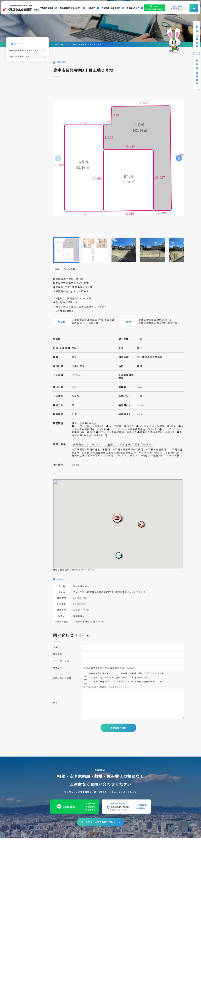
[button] (66, 250)
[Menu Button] (193, 8)
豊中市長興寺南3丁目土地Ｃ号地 (24, 50)
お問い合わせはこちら (19, 56)
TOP (56, 44)
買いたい (65, 44)
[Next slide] (179, 158)
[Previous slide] (58, 158)
